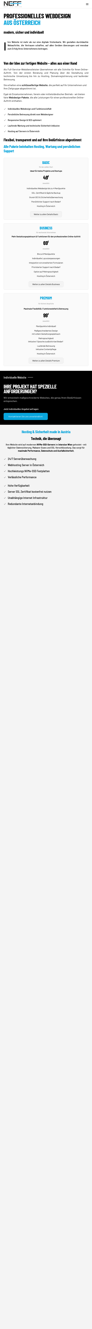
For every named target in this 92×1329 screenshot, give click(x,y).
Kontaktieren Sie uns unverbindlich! (26, 416)
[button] (87, 4)
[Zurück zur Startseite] (13, 4)
